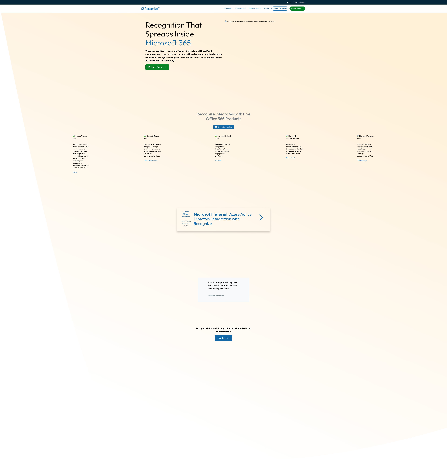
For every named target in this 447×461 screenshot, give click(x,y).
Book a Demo (296, 8)
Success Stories (255, 8)
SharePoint (290, 158)
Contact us (223, 338)
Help (295, 2)
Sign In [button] (302, 2)
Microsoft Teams (150, 160)
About (289, 2)
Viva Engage (362, 160)
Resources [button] (239, 8)
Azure (75, 172)
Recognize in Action (224, 127)
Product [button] (227, 8)
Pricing (266, 8)
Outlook (218, 160)
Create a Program (280, 8)
